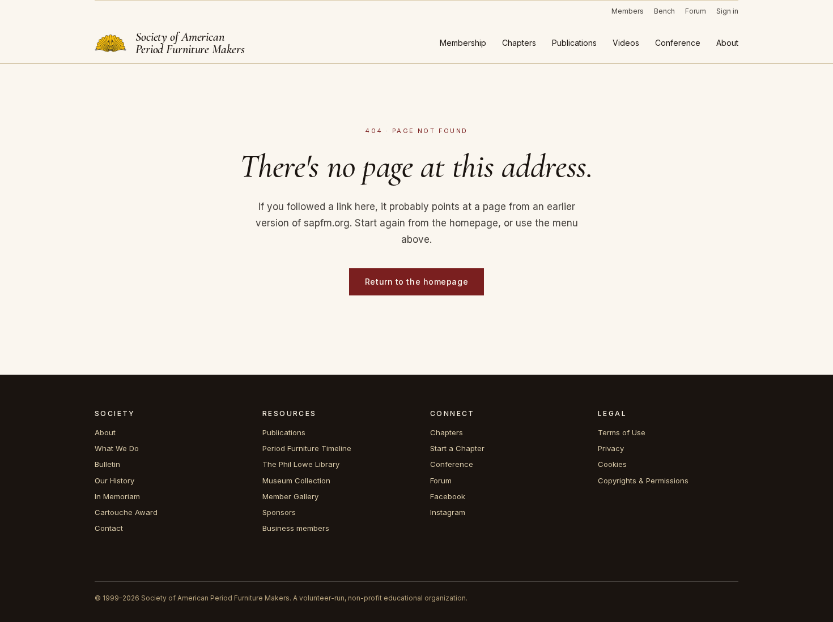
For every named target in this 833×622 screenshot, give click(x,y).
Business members (295, 528)
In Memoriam (117, 496)
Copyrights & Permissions (643, 480)
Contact (109, 528)
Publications (574, 43)
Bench (664, 11)
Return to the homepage (416, 281)
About (727, 43)
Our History (114, 480)
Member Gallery (290, 496)
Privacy (611, 448)
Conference (677, 43)
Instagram (447, 512)
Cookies (612, 464)
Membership (463, 43)
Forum (695, 11)
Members (627, 11)
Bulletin (107, 464)
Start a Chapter (457, 448)
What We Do (117, 448)
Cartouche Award (126, 512)
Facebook (447, 496)
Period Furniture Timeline (306, 448)
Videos (626, 43)
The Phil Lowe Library (300, 464)
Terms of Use (621, 432)
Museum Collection (296, 480)
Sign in (727, 11)
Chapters (519, 43)
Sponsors (279, 512)
